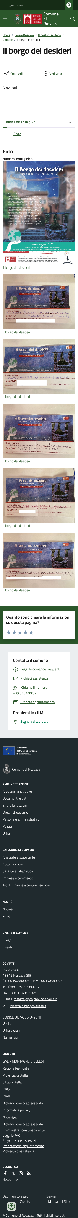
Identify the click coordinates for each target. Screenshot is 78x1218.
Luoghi (7, 940)
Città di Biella (12, 1082)
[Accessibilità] (11, 1206)
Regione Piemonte (16, 5)
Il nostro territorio (49, 35)
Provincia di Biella (15, 1075)
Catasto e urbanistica (18, 871)
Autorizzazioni (13, 864)
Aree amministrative (17, 791)
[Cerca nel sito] (71, 19)
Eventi (7, 947)
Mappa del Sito (59, 1201)
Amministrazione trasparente (24, 1130)
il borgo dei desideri (16, 267)
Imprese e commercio (18, 878)
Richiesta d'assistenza (18, 1151)
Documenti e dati (15, 798)
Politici (7, 826)
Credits (25, 1201)
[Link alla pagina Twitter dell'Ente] (13, 1173)
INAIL (7, 1096)
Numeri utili (11, 1037)
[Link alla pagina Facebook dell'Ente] (5, 1173)
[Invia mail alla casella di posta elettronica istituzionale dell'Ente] (35, 998)
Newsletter (11, 1179)
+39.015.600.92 (28, 986)
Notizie (8, 909)
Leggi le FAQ (12, 1135)
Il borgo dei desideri (16, 332)
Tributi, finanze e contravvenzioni (26, 885)
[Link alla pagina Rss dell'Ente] (28, 1173)
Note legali (10, 1117)
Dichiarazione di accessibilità (23, 1103)
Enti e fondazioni (15, 805)
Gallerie (8, 39)
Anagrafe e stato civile (19, 857)
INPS (6, 1089)
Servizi (51, 1196)
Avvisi (7, 916)
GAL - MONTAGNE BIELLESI (23, 1061)
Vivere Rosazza (24, 35)
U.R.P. (7, 1023)
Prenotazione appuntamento (23, 1145)
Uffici (6, 833)
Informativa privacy (16, 1110)
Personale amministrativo (21, 819)
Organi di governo (15, 812)
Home (6, 35)
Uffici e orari (11, 1030)
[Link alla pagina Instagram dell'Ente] (20, 1173)
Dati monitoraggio (15, 1196)
